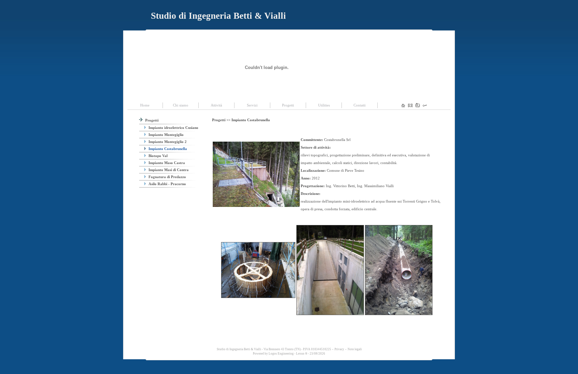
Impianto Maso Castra (166, 163)
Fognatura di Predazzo (167, 177)
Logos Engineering (281, 353)
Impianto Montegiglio (166, 135)
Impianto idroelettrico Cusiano (173, 128)
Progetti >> (221, 120)
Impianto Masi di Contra (168, 170)
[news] (410, 106)
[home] (403, 106)
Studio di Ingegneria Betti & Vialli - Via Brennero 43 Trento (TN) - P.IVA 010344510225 (273, 349)
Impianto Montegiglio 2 (167, 142)
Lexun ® (301, 353)
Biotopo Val (158, 156)
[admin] (424, 106)
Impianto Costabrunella (167, 149)
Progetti (151, 120)
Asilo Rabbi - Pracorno (167, 184)
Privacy (339, 349)
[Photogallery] (417, 106)
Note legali (355, 349)
